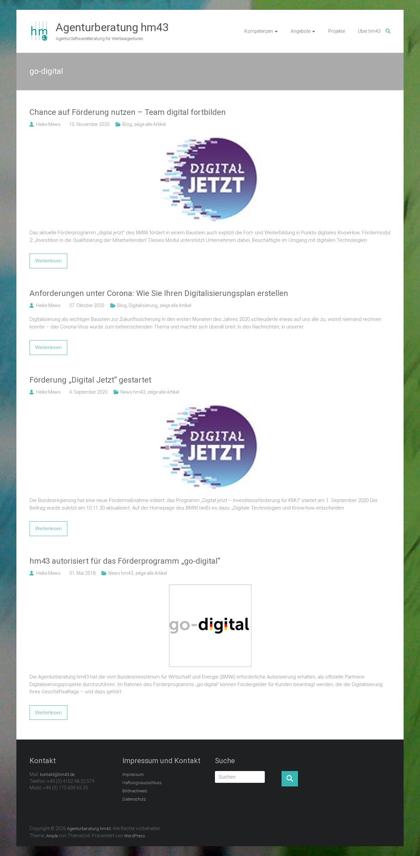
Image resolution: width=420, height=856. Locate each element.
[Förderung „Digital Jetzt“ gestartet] (210, 406)
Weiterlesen (48, 261)
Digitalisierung (143, 305)
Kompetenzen (258, 31)
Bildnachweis (134, 790)
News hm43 (132, 392)
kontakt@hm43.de (57, 774)
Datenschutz (134, 799)
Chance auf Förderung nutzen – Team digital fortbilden (128, 112)
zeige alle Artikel (150, 124)
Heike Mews (48, 124)
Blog (127, 124)
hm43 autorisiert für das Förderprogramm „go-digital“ (125, 561)
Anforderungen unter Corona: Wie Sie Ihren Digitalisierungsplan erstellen (159, 293)
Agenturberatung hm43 (112, 27)
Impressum (133, 774)
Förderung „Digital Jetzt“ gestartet (90, 380)
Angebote (300, 31)
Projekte (336, 31)
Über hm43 (369, 31)
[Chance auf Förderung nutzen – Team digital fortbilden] (210, 138)
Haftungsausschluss (142, 782)
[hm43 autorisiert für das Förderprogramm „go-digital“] (210, 587)
